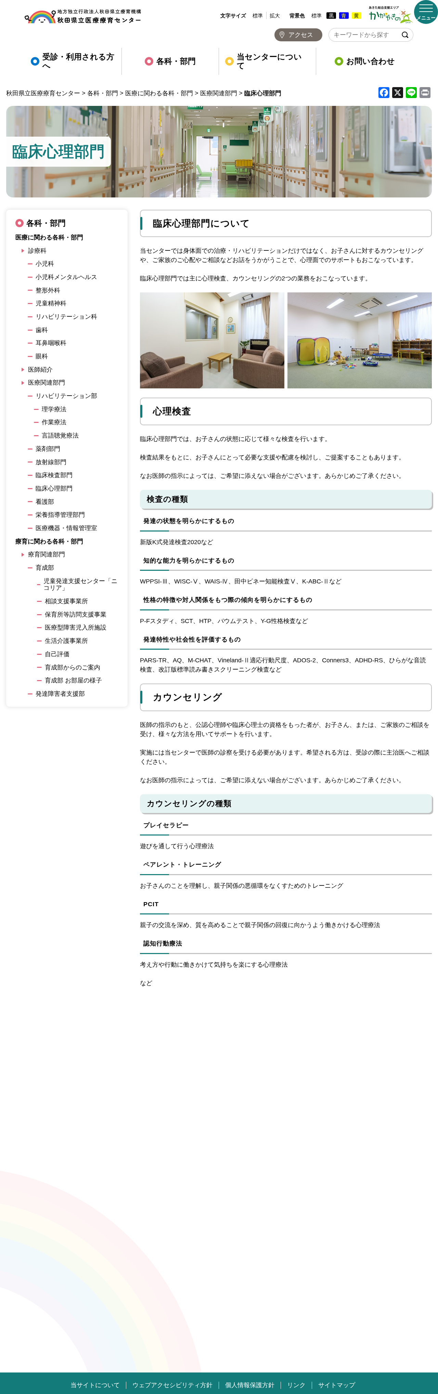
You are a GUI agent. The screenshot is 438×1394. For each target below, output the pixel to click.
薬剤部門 (48, 448)
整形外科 (48, 290)
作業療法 (54, 422)
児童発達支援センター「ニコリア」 (80, 585)
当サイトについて (95, 1385)
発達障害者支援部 (60, 693)
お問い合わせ (370, 61)
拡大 (275, 15)
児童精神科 (51, 303)
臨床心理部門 (54, 488)
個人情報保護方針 (249, 1385)
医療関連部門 (46, 382)
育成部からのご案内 (72, 667)
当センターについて (269, 61)
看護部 (45, 501)
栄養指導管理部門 (60, 514)
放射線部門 (51, 462)
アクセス (300, 34)
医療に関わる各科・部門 (49, 237)
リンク (296, 1385)
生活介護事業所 (66, 640)
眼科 (42, 356)
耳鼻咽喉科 (51, 343)
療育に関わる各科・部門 (49, 541)
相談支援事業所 (66, 601)
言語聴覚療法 (60, 435)
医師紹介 (40, 369)
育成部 (45, 567)
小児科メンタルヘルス (66, 277)
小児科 (45, 263)
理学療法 (54, 409)
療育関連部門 (46, 554)
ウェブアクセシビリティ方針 (172, 1385)
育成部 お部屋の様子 (73, 680)
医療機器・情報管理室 (66, 528)
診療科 (37, 250)
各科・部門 (176, 61)
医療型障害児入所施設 (75, 627)
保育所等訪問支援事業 (75, 614)
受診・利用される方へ (78, 61)
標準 (258, 15)
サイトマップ (336, 1385)
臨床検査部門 (54, 475)
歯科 (42, 330)
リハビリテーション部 (66, 395)
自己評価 (57, 654)
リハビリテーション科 (66, 316)
